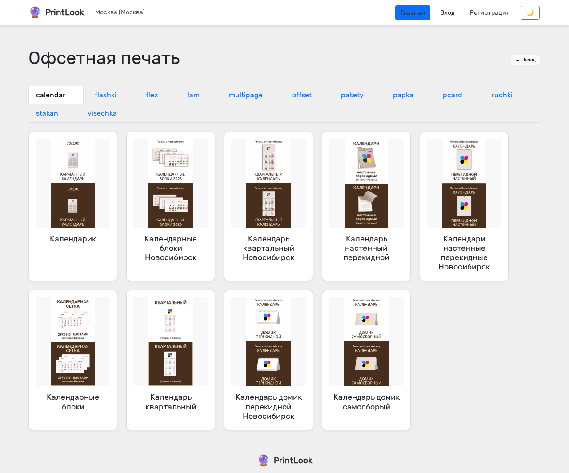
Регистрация (490, 12)
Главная (413, 12)
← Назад (525, 60)
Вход (447, 12)
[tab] (56, 95)
